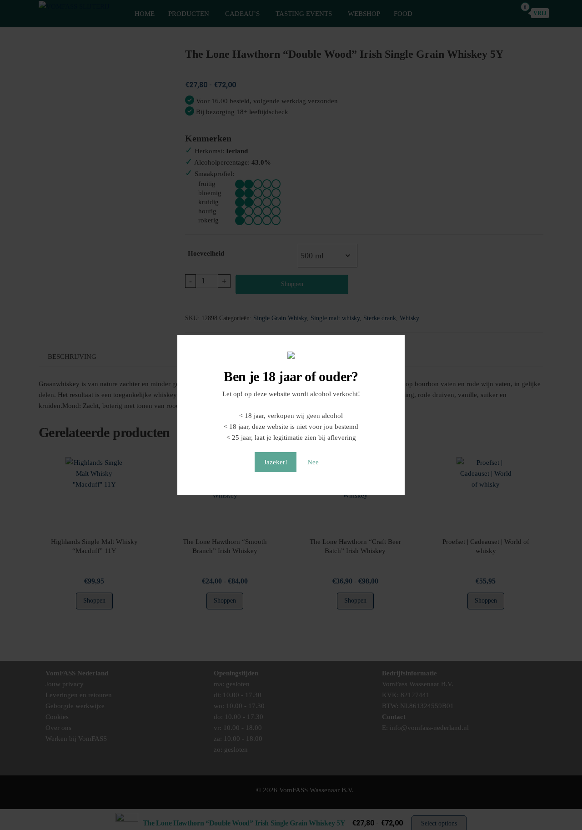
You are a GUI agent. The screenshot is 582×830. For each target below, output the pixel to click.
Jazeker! (275, 462)
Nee (313, 462)
